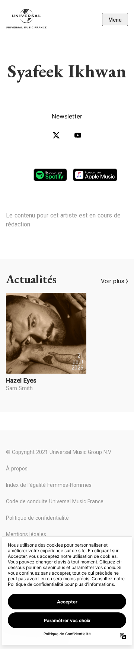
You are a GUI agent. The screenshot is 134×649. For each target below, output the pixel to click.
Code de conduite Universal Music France (54, 501)
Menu (115, 20)
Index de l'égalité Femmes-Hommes (49, 485)
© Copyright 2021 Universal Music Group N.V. (59, 452)
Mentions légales (26, 534)
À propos (17, 469)
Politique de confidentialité (37, 518)
